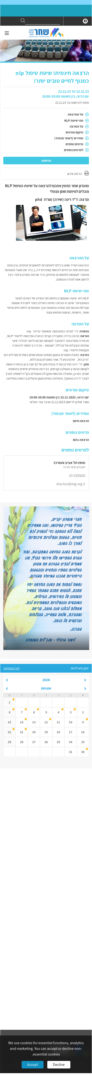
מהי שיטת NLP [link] (74, 120)
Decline (59, 1064)
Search (22, 20)
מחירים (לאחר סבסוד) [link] (69, 138)
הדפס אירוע (74, 174)
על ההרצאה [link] (76, 114)
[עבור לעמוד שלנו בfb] (85, 21)
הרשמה (46, 160)
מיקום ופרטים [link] (75, 132)
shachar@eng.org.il (70, 484)
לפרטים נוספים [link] (74, 150)
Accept (32, 1064)
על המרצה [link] (77, 126)
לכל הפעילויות (12, 668)
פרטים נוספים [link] (75, 144)
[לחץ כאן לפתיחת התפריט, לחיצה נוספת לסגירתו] (6, 33)
